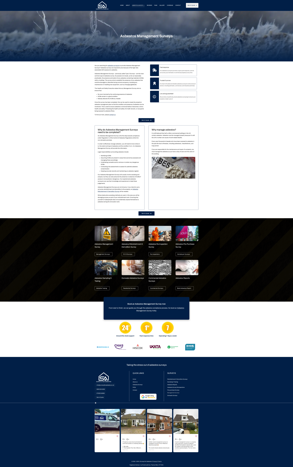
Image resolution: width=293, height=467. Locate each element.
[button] (148, 397)
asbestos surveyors (113, 65)
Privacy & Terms (157, 461)
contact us (112, 114)
